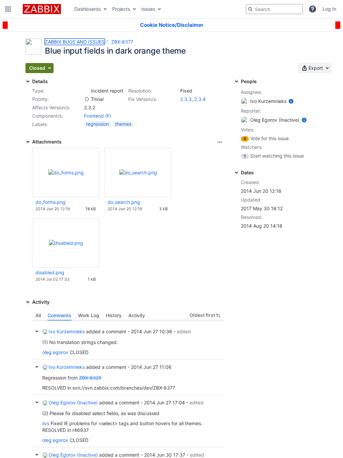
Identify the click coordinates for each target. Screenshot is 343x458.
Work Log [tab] (88, 315)
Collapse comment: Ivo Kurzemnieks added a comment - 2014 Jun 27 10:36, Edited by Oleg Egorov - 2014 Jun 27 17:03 (37, 331)
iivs (45, 423)
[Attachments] (27, 141)
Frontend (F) (97, 116)
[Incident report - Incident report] (86, 91)
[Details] (27, 81)
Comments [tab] (59, 315)
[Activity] (27, 302)
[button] (8, 9)
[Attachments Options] (219, 142)
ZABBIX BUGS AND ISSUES (75, 42)
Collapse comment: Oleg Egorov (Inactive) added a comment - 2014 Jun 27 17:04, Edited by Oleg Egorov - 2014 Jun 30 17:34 (37, 402)
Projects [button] (121, 9)
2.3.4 (200, 99)
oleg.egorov (55, 352)
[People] (236, 81)
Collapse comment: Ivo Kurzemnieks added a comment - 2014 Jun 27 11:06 (37, 366)
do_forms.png (51, 202)
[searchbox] (274, 9)
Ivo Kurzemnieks (67, 331)
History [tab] (114, 315)
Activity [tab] (136, 315)
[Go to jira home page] (41, 9)
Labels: (40, 124)
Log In (329, 9)
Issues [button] (148, 9)
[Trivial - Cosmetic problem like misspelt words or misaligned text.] (86, 99)
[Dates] (236, 172)
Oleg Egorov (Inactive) (73, 402)
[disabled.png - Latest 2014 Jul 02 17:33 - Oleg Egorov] (66, 242)
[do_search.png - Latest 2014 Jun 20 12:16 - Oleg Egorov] (138, 172)
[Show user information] (291, 101)
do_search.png (124, 202)
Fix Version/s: (142, 99)
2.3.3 (186, 99)
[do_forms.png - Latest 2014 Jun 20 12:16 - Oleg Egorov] (66, 172)
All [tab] (38, 315)
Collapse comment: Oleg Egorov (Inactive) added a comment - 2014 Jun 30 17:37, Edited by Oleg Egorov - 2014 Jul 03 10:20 (37, 454)
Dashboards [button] (87, 9)
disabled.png (50, 272)
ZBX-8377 (122, 42)
